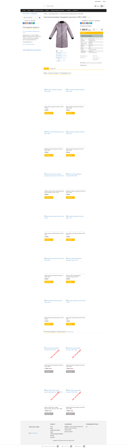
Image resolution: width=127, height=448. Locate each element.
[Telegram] (28, 23)
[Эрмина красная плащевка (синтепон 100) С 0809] (76, 404)
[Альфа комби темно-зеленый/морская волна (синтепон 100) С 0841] (54, 187)
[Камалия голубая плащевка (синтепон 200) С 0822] (76, 187)
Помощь (69, 10)
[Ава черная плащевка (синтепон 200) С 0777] (76, 230)
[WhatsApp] (32, 23)
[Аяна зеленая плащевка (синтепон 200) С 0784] (76, 103)
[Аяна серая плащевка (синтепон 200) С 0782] (54, 103)
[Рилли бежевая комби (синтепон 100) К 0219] (54, 314)
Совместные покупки (38, 10)
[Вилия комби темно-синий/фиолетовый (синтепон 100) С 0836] (54, 404)
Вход (104, 1)
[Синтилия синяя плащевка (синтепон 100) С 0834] (76, 361)
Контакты (75, 10)
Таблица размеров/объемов (57, 10)
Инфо (29, 10)
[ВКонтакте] (23, 23)
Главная (45, 13)
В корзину (83, 32)
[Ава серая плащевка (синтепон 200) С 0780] (76, 314)
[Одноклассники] (26, 23)
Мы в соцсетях (28, 17)
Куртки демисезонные (54, 13)
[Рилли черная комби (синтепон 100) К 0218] (54, 230)
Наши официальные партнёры (32, 50)
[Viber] (30, 23)
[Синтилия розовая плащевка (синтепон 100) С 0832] (61, 34)
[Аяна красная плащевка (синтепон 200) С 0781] (76, 145)
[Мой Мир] (34, 23)
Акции (47, 10)
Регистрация (98, 1)
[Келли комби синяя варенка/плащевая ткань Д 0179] (76, 272)
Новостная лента (68, 431)
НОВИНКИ (99, 62)
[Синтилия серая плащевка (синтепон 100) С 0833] (54, 361)
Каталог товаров (30, 13)
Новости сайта (68, 429)
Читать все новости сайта (29, 44)
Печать (96, 56)
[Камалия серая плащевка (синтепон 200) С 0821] (54, 145)
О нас (24, 10)
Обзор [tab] (46, 68)
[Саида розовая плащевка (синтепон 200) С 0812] (54, 272)
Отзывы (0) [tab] (52, 68)
